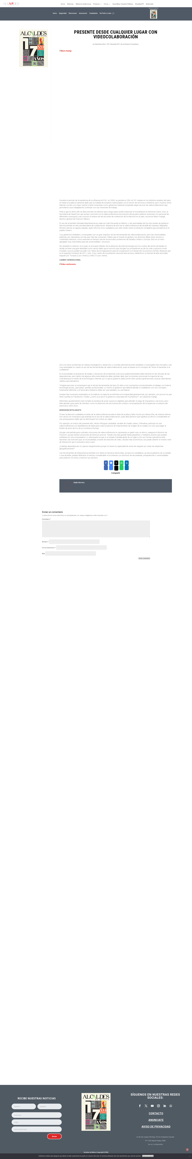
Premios (96, 4)
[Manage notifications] (187, 1149)
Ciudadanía (93, 13)
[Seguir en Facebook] (139, 1106)
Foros (106, 4)
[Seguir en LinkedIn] (164, 1106)
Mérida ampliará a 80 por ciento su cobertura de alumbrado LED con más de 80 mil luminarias (78, 820)
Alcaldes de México (90, 1152)
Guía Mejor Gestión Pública (123, 4)
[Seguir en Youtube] (152, 1106)
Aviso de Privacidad (156, 1126)
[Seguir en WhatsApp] (171, 1106)
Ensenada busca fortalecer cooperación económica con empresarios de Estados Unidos (76, 736)
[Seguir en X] (146, 1106)
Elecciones (73, 13)
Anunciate (156, 1119)
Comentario (46, 519)
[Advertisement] (33, 105)
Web (43, 553)
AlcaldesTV (139, 4)
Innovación (83, 13)
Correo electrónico (49, 548)
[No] (189, 1156)
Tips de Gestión (124, 44)
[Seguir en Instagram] (158, 1106)
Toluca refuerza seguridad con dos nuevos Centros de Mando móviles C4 (71, 1064)
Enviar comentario (144, 558)
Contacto (156, 1113)
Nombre (45, 542)
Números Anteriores (83, 4)
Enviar (54, 1136)
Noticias (70, 4)
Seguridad (62, 13)
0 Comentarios (134, 44)
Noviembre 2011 (115, 44)
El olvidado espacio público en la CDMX (58, 981)
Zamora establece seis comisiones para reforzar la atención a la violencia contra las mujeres (78, 652)
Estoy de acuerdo (147, 1156)
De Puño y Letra (105, 13)
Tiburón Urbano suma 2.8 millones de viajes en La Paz (64, 904)
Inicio (63, 4)
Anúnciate (149, 4)
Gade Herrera (98, 44)
